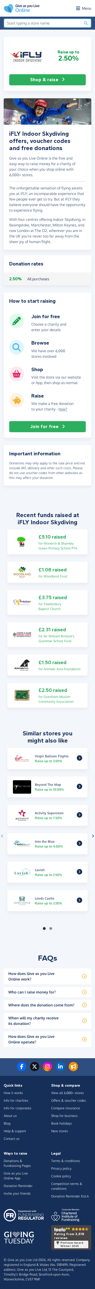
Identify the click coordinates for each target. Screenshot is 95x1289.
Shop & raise (44, 79)
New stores (59, 1131)
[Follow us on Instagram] (47, 1069)
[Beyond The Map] (79, 787)
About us (10, 1116)
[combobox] (42, 23)
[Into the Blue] (79, 844)
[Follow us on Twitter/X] (34, 1069)
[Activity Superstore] (79, 816)
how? (63, 409)
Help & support (15, 1131)
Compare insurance (65, 1108)
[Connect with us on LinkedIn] (60, 1069)
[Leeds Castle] (79, 901)
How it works (13, 1093)
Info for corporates (17, 1108)
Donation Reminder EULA (70, 1196)
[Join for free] (16, 326)
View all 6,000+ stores (67, 1093)
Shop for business (64, 1116)
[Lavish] (79, 872)
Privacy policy (61, 1168)
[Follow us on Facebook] (21, 1069)
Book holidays (61, 1123)
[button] (26, 56)
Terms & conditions (65, 1161)
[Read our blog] (73, 1069)
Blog (7, 1123)
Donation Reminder (18, 1186)
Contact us (12, 1139)
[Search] (86, 23)
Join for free (44, 426)
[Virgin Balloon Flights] (79, 759)
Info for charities (16, 1100)
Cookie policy (61, 1176)
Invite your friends (17, 1193)
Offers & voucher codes (68, 1100)
